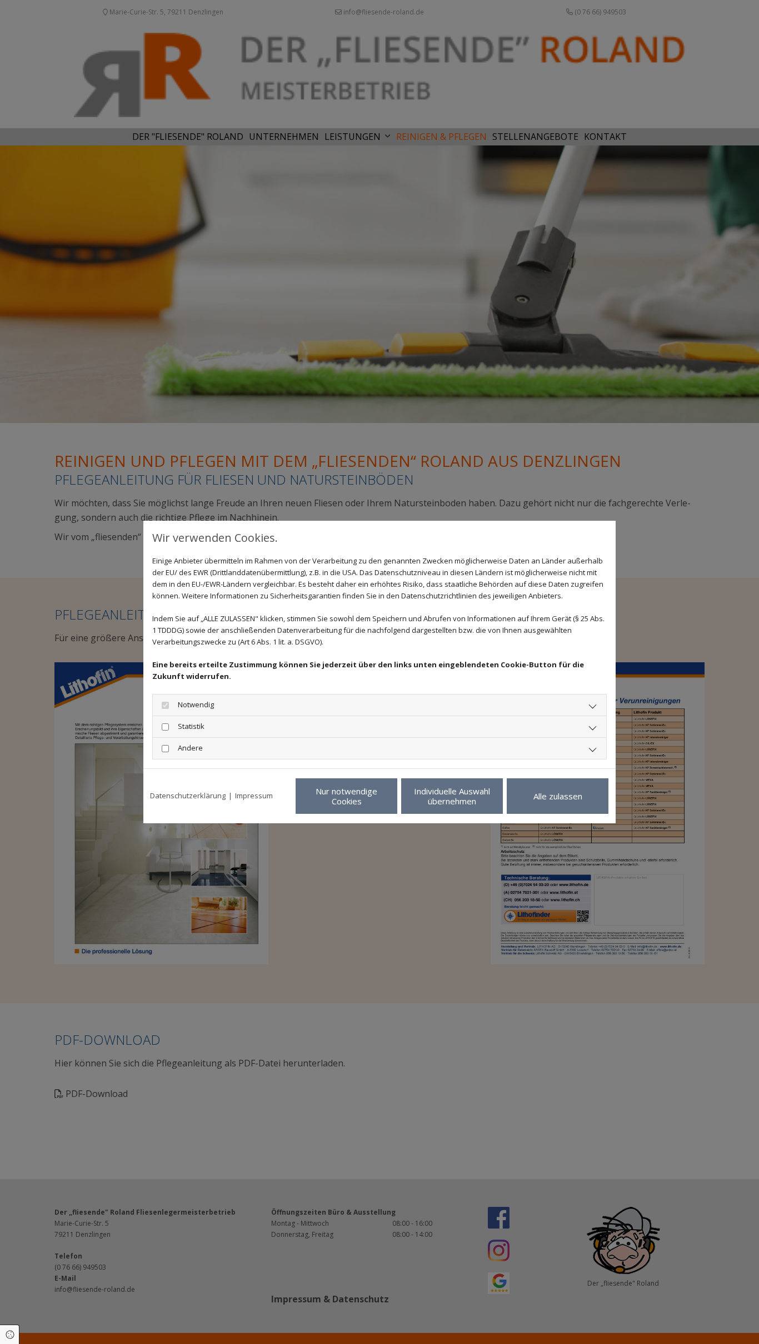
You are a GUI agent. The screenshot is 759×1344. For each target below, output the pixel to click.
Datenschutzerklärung (188, 796)
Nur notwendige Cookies (346, 796)
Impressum (254, 796)
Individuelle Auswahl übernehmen (452, 796)
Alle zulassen (557, 796)
